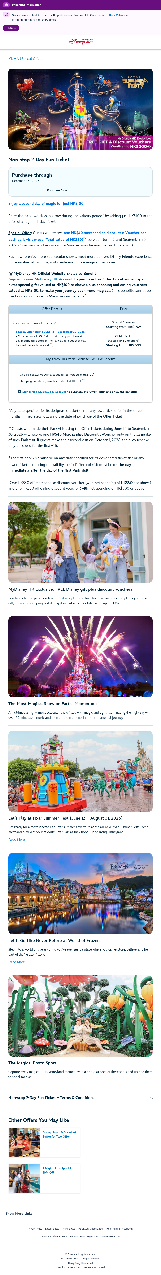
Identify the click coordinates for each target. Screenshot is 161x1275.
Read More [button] (17, 840)
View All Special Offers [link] (25, 59)
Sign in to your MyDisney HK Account (41, 279)
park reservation (68, 15)
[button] (80, 1097)
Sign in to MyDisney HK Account (44, 392)
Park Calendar (118, 15)
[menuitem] (15, 28)
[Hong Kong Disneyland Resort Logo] (80, 42)
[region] (11, 28)
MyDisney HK (68, 598)
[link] (80, 190)
